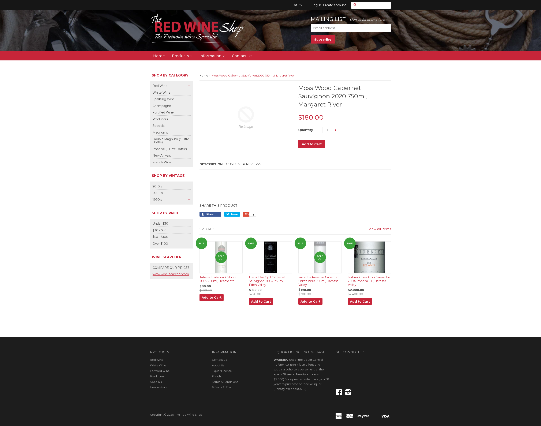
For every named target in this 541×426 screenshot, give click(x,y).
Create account (334, 5)
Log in (316, 5)
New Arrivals (162, 155)
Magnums (160, 132)
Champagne (162, 106)
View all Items (380, 229)
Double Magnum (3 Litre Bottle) (171, 140)
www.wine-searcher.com (171, 274)
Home (159, 55)
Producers (160, 119)
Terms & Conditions (225, 382)
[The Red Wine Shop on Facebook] (339, 393)
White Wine (161, 92)
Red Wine (160, 85)
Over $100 (160, 244)
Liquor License (222, 371)
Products (181, 55)
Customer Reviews (243, 164)
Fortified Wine (163, 112)
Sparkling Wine (164, 99)
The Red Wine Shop (188, 414)
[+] (188, 85)
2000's (158, 193)
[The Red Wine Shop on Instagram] (348, 393)
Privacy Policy (221, 387)
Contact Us (242, 55)
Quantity (305, 130)
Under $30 (160, 223)
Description (211, 164)
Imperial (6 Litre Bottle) (170, 149)
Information (210, 55)
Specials (158, 126)
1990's (157, 199)
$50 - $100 (160, 237)
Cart (301, 5)
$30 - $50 (160, 230)
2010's (157, 186)
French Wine (162, 162)
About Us (218, 365)
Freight (217, 376)
